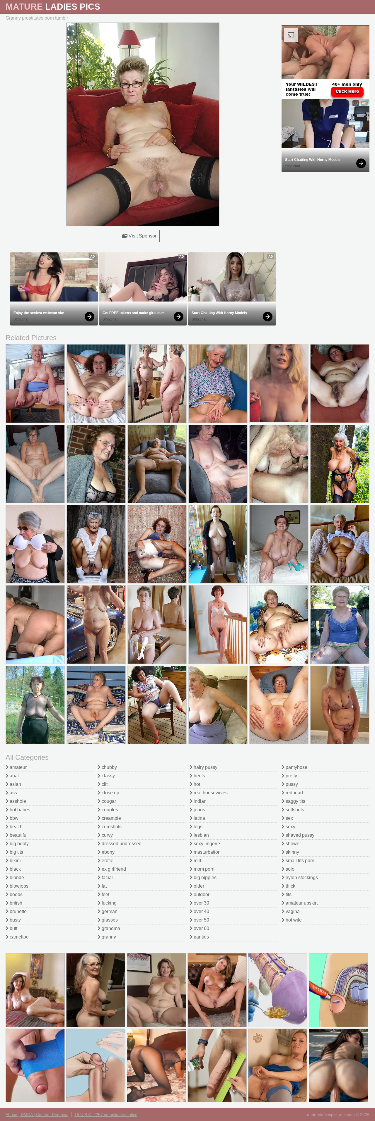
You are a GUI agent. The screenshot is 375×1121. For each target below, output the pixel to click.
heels (198, 775)
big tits (15, 852)
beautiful (18, 835)
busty (14, 919)
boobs (15, 894)
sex (288, 818)
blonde (16, 877)
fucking (108, 902)
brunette (17, 911)
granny (108, 936)
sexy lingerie (206, 843)
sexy (289, 826)
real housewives (210, 792)
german (108, 911)
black (14, 869)
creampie (110, 818)
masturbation (206, 852)
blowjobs (18, 886)
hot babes (19, 809)
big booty (18, 843)
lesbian (200, 835)
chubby (108, 767)
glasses (109, 919)
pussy (291, 784)
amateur (17, 767)
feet (104, 894)
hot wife (293, 919)
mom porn (203, 869)
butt (12, 928)
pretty (290, 775)
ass (12, 792)
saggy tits (294, 801)
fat (103, 886)
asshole (17, 801)
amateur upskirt (301, 902)
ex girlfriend (113, 869)
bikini (14, 860)
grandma (110, 928)
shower (292, 843)
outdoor (200, 894)
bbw (13, 818)
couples (109, 809)
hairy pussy (204, 767)
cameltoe (18, 936)
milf (196, 860)
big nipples (204, 877)
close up (109, 792)
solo (289, 869)
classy (107, 775)
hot (196, 784)
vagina (292, 911)
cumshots (111, 826)
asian (14, 784)
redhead (293, 792)
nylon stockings (301, 877)
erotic (106, 860)
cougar (108, 801)
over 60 (200, 928)
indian (199, 801)
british (15, 902)
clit (104, 784)
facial (106, 877)
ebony (107, 852)
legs (197, 826)
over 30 (200, 902)
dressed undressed (121, 843)
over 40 (200, 911)
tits (288, 894)
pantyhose (295, 767)
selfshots (294, 809)
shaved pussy (299, 835)
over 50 (200, 919)
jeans (198, 809)
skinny (291, 852)
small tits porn (299, 860)
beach (15, 826)
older (198, 886)
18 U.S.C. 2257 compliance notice (105, 1114)
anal (13, 775)
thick (289, 886)
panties (200, 936)
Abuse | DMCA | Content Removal (37, 1114)
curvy (106, 835)
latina (198, 818)
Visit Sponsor (141, 235)
